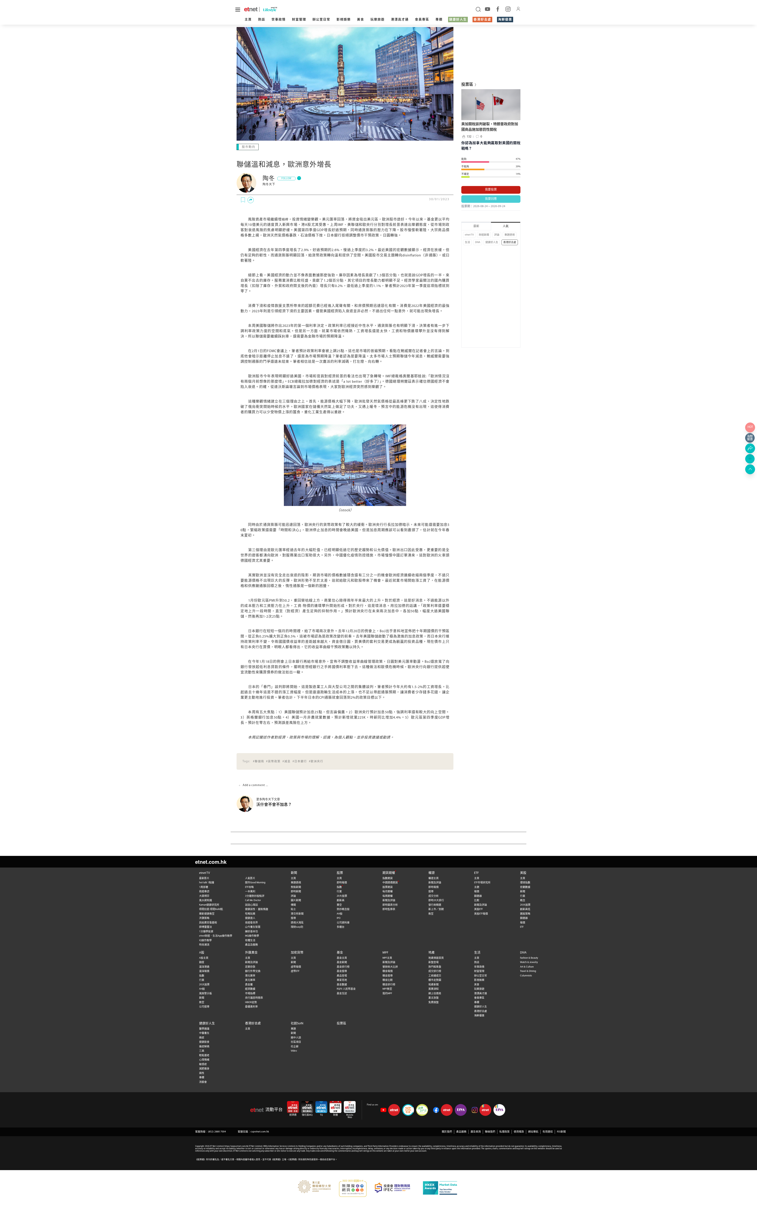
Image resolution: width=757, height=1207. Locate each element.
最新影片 (204, 878)
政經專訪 (204, 891)
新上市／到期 (436, 909)
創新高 (340, 900)
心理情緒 (204, 1059)
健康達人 (250, 917)
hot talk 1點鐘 (206, 882)
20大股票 (342, 895)
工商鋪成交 (434, 975)
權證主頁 (433, 878)
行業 (339, 891)
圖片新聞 (296, 900)
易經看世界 (251, 922)
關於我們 (447, 1131)
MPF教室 (387, 988)
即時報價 (342, 882)
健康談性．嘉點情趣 (256, 909)
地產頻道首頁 (436, 957)
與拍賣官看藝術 (208, 922)
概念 (522, 900)
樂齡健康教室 (206, 913)
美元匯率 (250, 979)
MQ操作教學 (252, 935)
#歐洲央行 (316, 761)
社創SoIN (297, 1023)
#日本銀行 (300, 761)
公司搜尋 (204, 1006)
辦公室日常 (321, 19)
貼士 (293, 909)
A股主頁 (203, 957)
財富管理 (299, 19)
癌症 (201, 1037)
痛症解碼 (204, 1046)
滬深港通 (204, 966)
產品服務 (461, 1131)
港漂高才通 (400, 19)
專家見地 (342, 979)
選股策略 (525, 913)
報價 (476, 891)
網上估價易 (434, 993)
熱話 (261, 19)
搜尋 (293, 917)
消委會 (203, 1081)
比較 (476, 900)
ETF (476, 872)
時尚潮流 (204, 944)
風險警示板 (205, 993)
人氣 (506, 226)
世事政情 (278, 19)
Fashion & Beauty (529, 957)
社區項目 (296, 1041)
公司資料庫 (343, 922)
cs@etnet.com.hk (260, 1131)
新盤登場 (433, 962)
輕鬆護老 (204, 1055)
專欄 (439, 19)
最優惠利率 (251, 1006)
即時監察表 (388, 909)
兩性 (201, 1072)
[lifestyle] (316, 9)
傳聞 (293, 904)
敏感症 (203, 1064)
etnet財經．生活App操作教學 (215, 935)
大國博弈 (204, 895)
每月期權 (387, 891)
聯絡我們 (490, 1131)
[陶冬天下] (246, 182)
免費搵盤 (433, 1002)
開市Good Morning (255, 882)
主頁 (248, 19)
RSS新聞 (561, 1131)
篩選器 (478, 895)
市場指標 (250, 993)
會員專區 (422, 19)
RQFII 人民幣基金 (346, 988)
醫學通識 (204, 1028)
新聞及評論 (388, 900)
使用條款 (519, 1131)
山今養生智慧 (252, 926)
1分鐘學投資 (206, 931)
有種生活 (250, 940)
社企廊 (294, 1046)
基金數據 (342, 984)
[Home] (251, 9)
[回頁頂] (750, 469)
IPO (338, 917)
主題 (476, 886)
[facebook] (498, 9)
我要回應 (491, 198)
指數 (339, 886)
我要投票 (491, 189)
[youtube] (487, 9)
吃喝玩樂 (250, 913)
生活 (467, 242)
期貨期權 (388, 872)
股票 (340, 872)
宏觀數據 (525, 886)
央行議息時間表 (254, 997)
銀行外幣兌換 (252, 971)
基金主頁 (342, 957)
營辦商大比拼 (390, 966)
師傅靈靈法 (205, 926)
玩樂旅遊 (377, 19)
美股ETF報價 (481, 913)
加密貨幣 (297, 952)
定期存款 (250, 966)
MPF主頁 (387, 957)
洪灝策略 (204, 917)
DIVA (477, 242)
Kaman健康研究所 (209, 904)
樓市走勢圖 (434, 979)
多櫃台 (340, 926)
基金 (340, 952)
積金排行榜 (388, 984)
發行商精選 (434, 904)
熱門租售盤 (434, 966)
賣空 (339, 904)
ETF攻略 (249, 886)
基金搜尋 (342, 971)
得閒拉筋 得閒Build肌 (211, 909)
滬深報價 (204, 971)
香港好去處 (482, 19)
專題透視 (509, 235)
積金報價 (387, 971)
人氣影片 (250, 878)
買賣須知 (433, 988)
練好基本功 (251, 931)
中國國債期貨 (390, 882)
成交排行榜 (434, 971)
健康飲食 (204, 1041)
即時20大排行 (436, 900)
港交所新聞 (297, 913)
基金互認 (342, 993)
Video (294, 1050)
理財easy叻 (297, 926)
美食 (360, 19)
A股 (201, 952)
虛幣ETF (295, 971)
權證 (431, 872)
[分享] (250, 199)
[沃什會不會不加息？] (246, 803)
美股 (523, 872)
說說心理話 (251, 904)
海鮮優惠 (505, 19)
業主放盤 (433, 997)
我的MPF (387, 993)
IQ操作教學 (205, 940)
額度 (201, 962)
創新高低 (525, 909)
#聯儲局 (258, 761)
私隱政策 (504, 1131)
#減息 (286, 761)
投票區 (341, 1023)
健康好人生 (458, 19)
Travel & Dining (528, 971)
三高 (201, 1050)
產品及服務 (251, 944)
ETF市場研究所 (482, 882)
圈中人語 (296, 1037)
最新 (476, 226)
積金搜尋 (387, 975)
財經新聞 (484, 235)
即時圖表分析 (390, 904)
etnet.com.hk (211, 861)
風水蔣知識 (205, 900)
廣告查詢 (476, 1131)
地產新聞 (433, 984)
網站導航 (533, 1131)
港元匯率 (250, 975)
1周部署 (203, 886)
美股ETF (478, 909)
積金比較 (387, 979)
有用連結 (548, 1131)
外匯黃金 (251, 952)
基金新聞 (342, 962)
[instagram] (508, 9)
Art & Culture (527, 966)
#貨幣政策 (273, 761)
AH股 (339, 913)
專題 (293, 1028)
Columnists (526, 975)
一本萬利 (250, 891)
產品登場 (342, 975)
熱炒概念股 (343, 909)
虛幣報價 (296, 966)
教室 (431, 913)
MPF (385, 952)
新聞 (294, 872)
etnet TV (469, 235)
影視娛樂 (344, 19)
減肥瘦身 (204, 1068)
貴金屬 (249, 984)
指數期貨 (387, 878)
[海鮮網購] (750, 438)
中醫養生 (204, 1032)
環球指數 (525, 882)
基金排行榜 (343, 966)
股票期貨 (387, 886)
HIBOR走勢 (251, 1002)
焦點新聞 (296, 886)
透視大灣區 (297, 922)
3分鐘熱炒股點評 (254, 895)
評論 (496, 235)
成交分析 (433, 895)
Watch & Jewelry (529, 962)
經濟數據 (250, 988)
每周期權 (387, 895)
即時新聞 (296, 891)
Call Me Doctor (253, 900)
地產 (431, 952)
